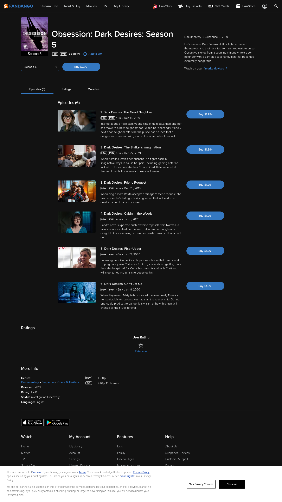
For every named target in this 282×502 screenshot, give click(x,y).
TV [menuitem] (105, 6)
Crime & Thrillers (68, 382)
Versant (36, 472)
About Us (171, 446)
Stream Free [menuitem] (49, 6)
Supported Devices (177, 453)
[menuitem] (218, 6)
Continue (232, 484)
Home (25, 446)
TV (23, 459)
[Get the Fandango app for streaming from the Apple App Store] (32, 422)
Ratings (66, 89)
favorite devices (214, 68)
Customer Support (176, 459)
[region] (141, 484)
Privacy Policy (141, 472)
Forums (170, 465)
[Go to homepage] (18, 6)
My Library (75, 446)
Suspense (48, 382)
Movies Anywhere (128, 465)
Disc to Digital (126, 459)
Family (121, 453)
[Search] (276, 6)
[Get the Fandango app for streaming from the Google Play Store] (57, 422)
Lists (120, 446)
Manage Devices (79, 465)
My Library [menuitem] (121, 6)
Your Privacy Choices (201, 484)
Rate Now (141, 351)
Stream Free (29, 465)
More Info (94, 89)
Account (74, 453)
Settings (74, 459)
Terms (82, 472)
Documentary (30, 382)
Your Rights (127, 476)
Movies (25, 453)
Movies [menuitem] (91, 6)
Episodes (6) (37, 89)
